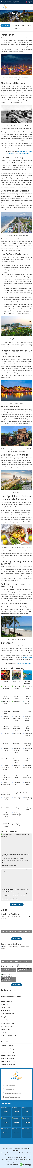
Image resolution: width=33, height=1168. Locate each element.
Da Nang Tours (16, 904)
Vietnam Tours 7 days (8, 1052)
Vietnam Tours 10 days (8, 1055)
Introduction (5, 25)
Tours (22, 25)
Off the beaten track (7, 1023)
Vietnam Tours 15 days (8, 1058)
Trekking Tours (5, 1007)
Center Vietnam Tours (24, 663)
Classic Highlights (6, 1001)
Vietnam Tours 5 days (8, 1049)
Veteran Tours (5, 1029)
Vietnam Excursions (7, 1045)
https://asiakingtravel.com (13, 1097)
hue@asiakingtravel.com (13, 1093)
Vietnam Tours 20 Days (8, 1061)
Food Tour (4, 1033)
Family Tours (5, 1017)
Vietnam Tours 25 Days (8, 1064)
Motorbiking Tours (6, 1020)
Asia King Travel (27, 657)
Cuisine (29, 25)
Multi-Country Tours (7, 1026)
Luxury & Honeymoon (7, 1014)
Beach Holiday (5, 1010)
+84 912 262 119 (9, 1089)
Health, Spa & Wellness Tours (10, 1036)
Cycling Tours (5, 1004)
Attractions (15, 25)
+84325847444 (10, 1085)
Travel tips (16, 28)
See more (16, 939)
